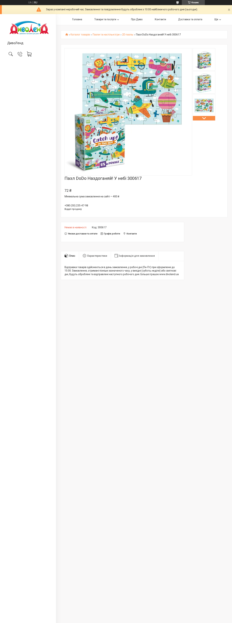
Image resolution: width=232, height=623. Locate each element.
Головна (77, 19)
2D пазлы (127, 34)
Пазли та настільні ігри (106, 34)
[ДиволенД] (28, 28)
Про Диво (137, 19)
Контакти (160, 19)
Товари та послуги (105, 19)
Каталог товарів (80, 34)
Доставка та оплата (190, 19)
